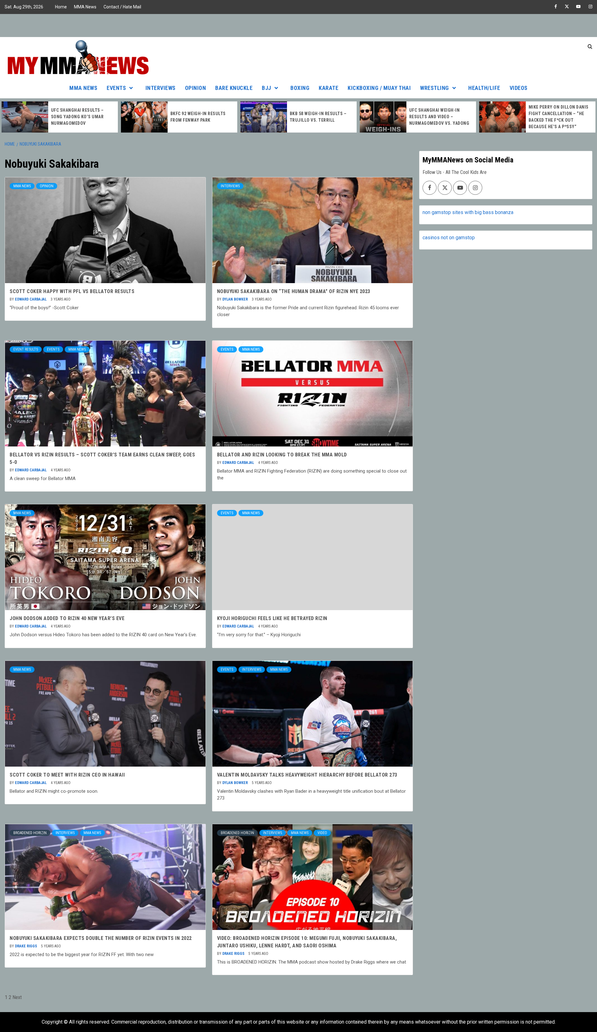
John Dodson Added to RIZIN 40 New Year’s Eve (67, 618)
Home (61, 6)
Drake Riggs (26, 946)
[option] (60, 117)
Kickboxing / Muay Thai (379, 88)
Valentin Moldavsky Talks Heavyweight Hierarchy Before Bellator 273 (307, 775)
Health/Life (484, 88)
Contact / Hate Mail (122, 6)
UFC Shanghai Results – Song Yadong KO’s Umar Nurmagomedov (77, 117)
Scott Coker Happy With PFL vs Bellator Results (72, 291)
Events (116, 88)
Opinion (195, 88)
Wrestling (434, 88)
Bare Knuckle (233, 88)
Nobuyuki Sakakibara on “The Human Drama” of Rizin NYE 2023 (293, 291)
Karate (328, 88)
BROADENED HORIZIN (30, 833)
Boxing (299, 88)
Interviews (161, 88)
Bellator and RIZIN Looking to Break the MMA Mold (282, 455)
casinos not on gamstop (449, 237)
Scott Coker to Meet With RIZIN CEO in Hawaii (67, 775)
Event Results (25, 349)
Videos (519, 88)
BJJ (266, 88)
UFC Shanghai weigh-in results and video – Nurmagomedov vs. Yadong (439, 117)
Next (17, 997)
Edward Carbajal (31, 299)
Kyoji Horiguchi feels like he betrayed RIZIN (272, 618)
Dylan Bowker (235, 299)
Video (322, 833)
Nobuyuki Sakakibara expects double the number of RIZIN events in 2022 (101, 938)
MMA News (85, 6)
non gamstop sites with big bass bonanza (468, 212)
